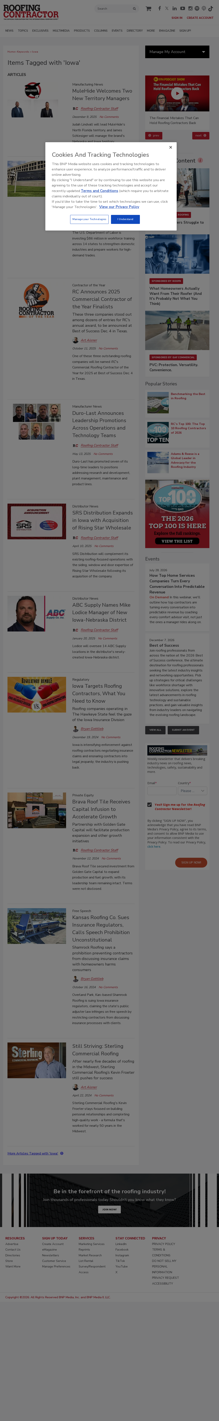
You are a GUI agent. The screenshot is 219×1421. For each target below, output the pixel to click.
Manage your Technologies (89, 219)
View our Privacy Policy (119, 206)
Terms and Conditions (99, 190)
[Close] (170, 147)
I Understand (125, 219)
